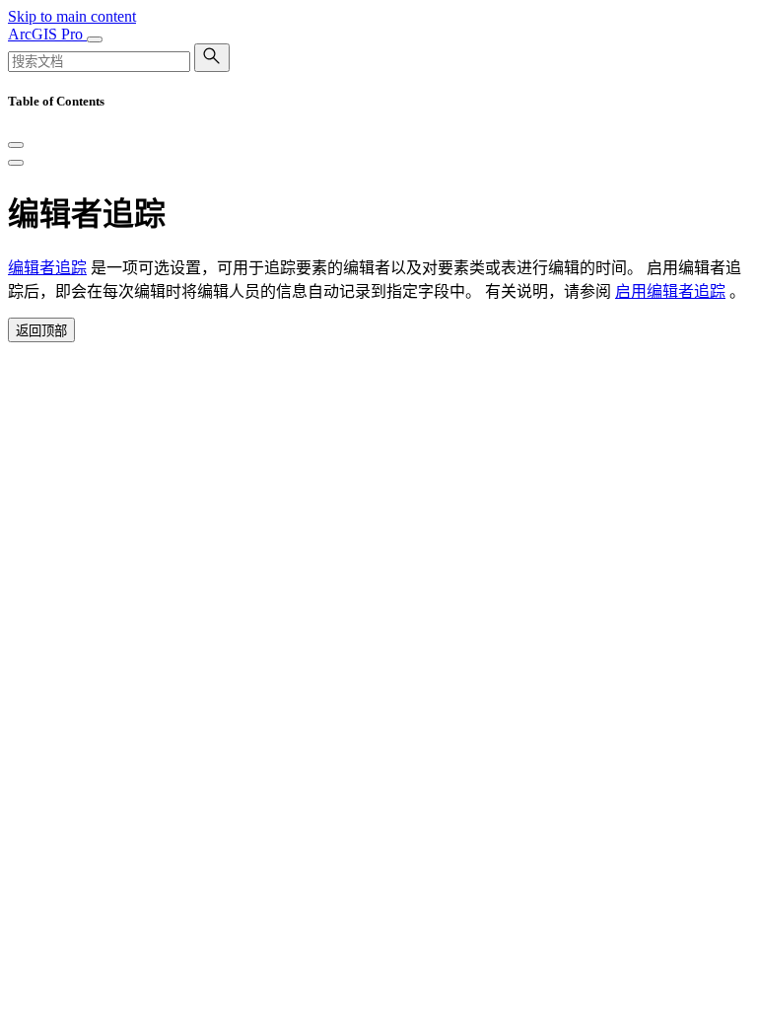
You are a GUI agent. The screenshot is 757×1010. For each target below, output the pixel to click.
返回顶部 (41, 331)
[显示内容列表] (16, 163)
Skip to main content (72, 16)
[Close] (16, 145)
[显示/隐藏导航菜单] (95, 39)
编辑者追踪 (47, 267)
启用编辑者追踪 (670, 291)
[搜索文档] (212, 57)
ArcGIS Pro (47, 34)
